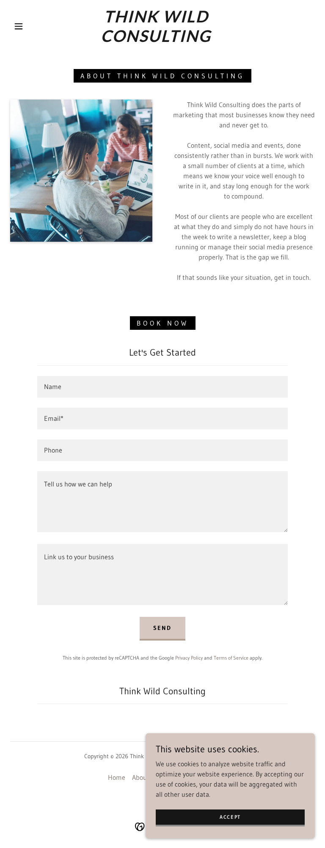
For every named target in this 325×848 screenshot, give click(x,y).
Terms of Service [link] (231, 658)
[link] (155, 39)
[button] (18, 26)
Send (162, 628)
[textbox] (162, 387)
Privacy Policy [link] (189, 658)
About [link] (140, 777)
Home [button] (116, 777)
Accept (230, 817)
